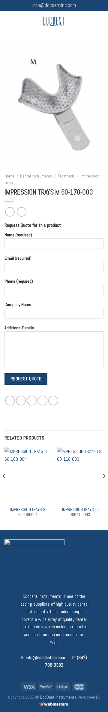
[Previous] (4, 488)
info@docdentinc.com (54, 5)
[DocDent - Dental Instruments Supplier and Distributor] (53, 21)
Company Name (17, 304)
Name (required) (18, 235)
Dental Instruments (36, 176)
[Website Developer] (54, 704)
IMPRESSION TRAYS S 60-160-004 (27, 512)
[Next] (104, 488)
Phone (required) (18, 281)
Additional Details (19, 327)
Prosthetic (66, 176)
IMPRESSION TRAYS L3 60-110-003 (80, 512)
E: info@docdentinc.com (43, 657)
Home (9, 176)
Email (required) (18, 258)
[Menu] (8, 21)
